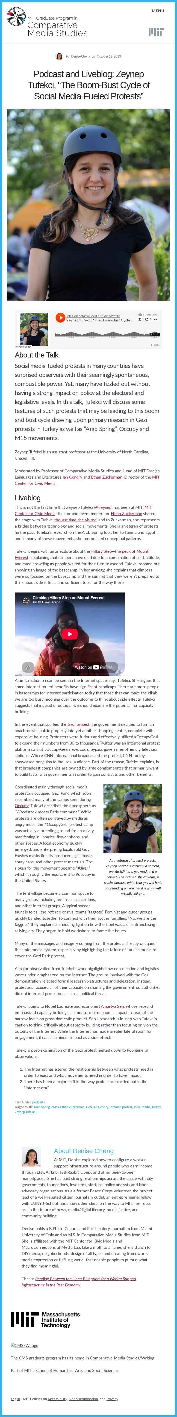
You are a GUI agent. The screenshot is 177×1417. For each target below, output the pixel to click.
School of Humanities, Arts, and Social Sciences (77, 1371)
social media (142, 1107)
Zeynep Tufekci (25, 1112)
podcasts (38, 1102)
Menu (158, 11)
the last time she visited (75, 520)
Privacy (112, 1399)
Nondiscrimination (83, 1399)
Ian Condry (72, 477)
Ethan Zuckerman (106, 477)
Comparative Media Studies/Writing (122, 1358)
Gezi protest (78, 725)
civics (55, 1107)
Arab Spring (42, 1107)
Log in (15, 1399)
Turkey (156, 1107)
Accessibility (57, 1399)
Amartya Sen (112, 1007)
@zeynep (103, 508)
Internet (115, 1107)
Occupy (22, 806)
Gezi (89, 1107)
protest (127, 1107)
